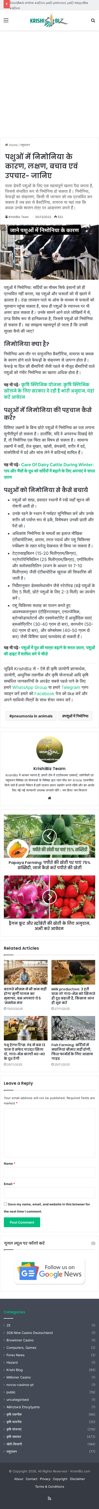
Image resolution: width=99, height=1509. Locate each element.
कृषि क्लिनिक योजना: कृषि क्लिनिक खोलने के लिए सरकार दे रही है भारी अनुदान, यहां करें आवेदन (49, 391)
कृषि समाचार (13, 1437)
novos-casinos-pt (20, 1385)
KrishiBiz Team (19, 217)
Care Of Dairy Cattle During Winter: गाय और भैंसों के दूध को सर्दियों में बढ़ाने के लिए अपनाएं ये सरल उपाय (49, 471)
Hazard (12, 1362)
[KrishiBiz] (49, 20)
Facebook (44, 693)
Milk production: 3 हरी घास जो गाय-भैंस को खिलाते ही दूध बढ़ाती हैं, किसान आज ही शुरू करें (73, 996)
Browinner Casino (20, 1340)
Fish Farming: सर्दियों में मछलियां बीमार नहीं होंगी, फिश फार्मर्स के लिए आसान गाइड (72, 1052)
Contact (31, 1479)
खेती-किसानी (14, 1444)
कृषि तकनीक (14, 1414)
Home (13, 145)
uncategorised (17, 1399)
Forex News (15, 1355)
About (18, 1479)
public (11, 1392)
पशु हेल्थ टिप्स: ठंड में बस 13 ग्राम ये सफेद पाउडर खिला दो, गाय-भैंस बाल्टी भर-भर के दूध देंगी (24, 1052)
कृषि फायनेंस (13, 1422)
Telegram (70, 687)
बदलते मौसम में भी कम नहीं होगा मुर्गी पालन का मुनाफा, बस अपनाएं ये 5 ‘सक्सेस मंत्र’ (25, 996)
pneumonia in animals (32, 716)
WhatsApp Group (29, 687)
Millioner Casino (18, 1377)
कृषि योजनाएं (13, 1429)
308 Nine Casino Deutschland (29, 1333)
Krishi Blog (14, 1370)
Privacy (45, 1479)
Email (9, 1184)
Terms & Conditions (49, 1486)
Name (9, 1163)
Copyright (60, 1479)
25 (8, 1325)
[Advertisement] (49, 82)
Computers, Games (21, 1348)
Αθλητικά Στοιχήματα (23, 1407)
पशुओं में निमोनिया (76, 716)
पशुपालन (25, 145)
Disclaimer (77, 1479)
